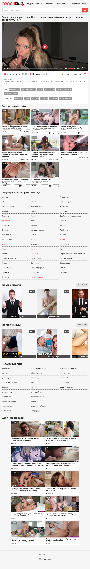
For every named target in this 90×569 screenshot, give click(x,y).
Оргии (62, 249)
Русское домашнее (38, 258)
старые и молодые (9, 382)
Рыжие (4, 263)
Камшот (63, 225)
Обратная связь (45, 559)
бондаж (5, 387)
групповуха (6, 378)
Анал (33, 197)
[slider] (32, 68)
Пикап (4, 253)
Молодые (35, 98)
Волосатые (6, 216)
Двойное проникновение (70, 216)
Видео (30, 4)
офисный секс (36, 373)
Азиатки (5, 197)
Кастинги (5, 230)
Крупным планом (38, 230)
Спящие (63, 268)
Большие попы (8, 206)
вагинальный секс (28, 89)
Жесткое (34, 220)
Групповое (35, 216)
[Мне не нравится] (85, 74)
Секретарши (65, 263)
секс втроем (65, 373)
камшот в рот (7, 406)
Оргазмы (44, 98)
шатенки (34, 401)
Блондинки (35, 202)
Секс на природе (37, 268)
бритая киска (14, 89)
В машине (6, 211)
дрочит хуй (35, 378)
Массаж (63, 235)
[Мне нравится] (62, 74)
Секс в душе (6, 268)
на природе (35, 411)
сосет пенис (6, 396)
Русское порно (66, 258)
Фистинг (63, 272)
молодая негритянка (39, 368)
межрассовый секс (38, 406)
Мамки (33, 235)
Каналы (39, 4)
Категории (61, 4)
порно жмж (64, 382)
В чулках (63, 211)
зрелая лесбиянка (9, 401)
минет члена (50, 89)
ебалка (33, 382)
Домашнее (18, 98)
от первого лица (11, 93)
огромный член (37, 392)
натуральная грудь (64, 89)
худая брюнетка (66, 387)
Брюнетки (64, 206)
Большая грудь (66, 202)
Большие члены (37, 206)
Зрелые (63, 220)
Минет (27, 98)
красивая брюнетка (68, 368)
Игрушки (5, 225)
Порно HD (53, 98)
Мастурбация (7, 239)
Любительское (7, 235)
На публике (64, 244)
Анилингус (64, 197)
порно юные (7, 392)
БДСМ (4, 202)
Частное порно (65, 98)
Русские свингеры (9, 258)
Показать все (82, 285)
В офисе (34, 211)
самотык (5, 373)
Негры (4, 249)
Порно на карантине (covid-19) (72, 253)
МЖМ (33, 239)
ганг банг (34, 387)
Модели (49, 4)
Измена (34, 225)
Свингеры (35, 263)
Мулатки (34, 244)
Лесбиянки (64, 230)
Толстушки (35, 272)
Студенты (5, 272)
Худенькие (6, 277)
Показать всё (82, 325)
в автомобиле (65, 378)
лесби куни (6, 411)
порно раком (7, 368)
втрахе (40, 89)
